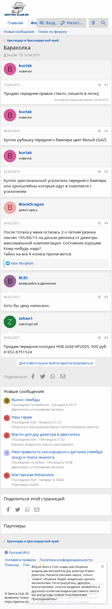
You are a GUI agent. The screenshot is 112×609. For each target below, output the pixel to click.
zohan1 (26, 318)
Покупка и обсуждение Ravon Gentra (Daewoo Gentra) (54, 427)
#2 (106, 131)
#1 (106, 85)
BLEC (23, 277)
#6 (106, 337)
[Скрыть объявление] (102, 567)
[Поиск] (103, 23)
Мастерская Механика (32, 474)
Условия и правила (20, 559)
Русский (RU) (18, 552)
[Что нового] (93, 23)
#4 (106, 223)
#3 (106, 171)
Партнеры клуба (25, 484)
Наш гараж (21, 417)
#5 (106, 297)
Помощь (12, 564)
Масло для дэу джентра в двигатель (45, 434)
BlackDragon (31, 204)
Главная (15, 22)
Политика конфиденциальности (66, 559)
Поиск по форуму (52, 31)
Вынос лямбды (25, 399)
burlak (12, 55)
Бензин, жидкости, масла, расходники (42, 444)
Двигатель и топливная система (37, 409)
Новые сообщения (19, 31)
